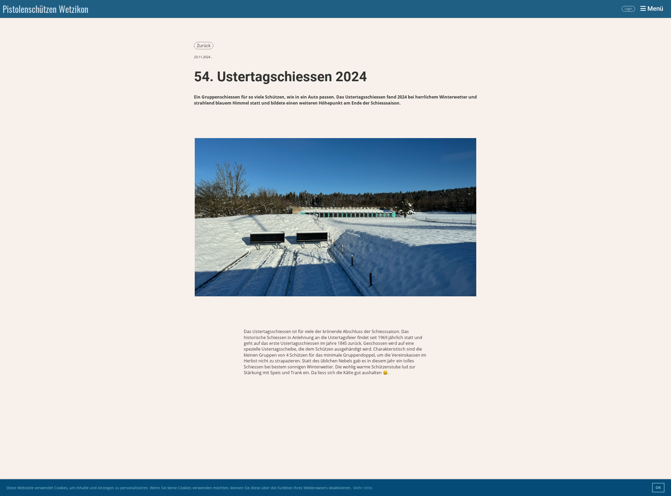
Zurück (203, 45)
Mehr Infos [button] (362, 487)
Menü (654, 8)
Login (628, 8)
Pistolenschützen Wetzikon (45, 9)
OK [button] (658, 487)
